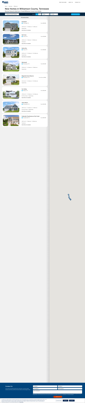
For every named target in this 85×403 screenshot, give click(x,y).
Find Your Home (62, 2)
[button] (69, 197)
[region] (42, 400)
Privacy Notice (65, 394)
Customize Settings (58, 400)
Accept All (71, 400)
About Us (71, 2)
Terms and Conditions (70, 394)
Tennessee (10, 6)
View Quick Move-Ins (75, 14)
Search (6, 6)
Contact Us (77, 2)
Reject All (65, 400)
